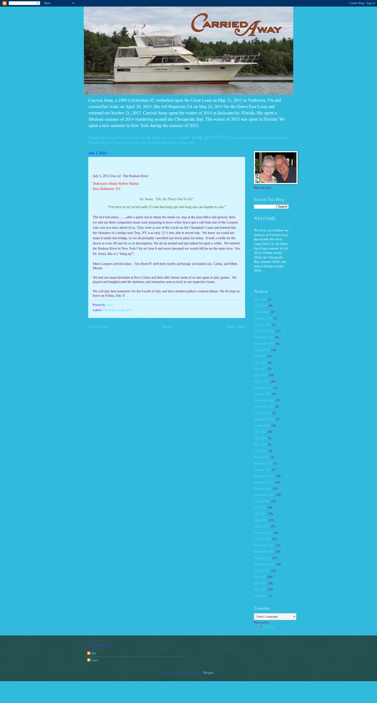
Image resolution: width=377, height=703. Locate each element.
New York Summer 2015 (247, 137)
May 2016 (260, 299)
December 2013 (264, 476)
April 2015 (261, 375)
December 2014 (264, 400)
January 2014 (262, 469)
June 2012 (260, 583)
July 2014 (260, 431)
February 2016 (263, 318)
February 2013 (263, 532)
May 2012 (260, 589)
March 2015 (261, 381)
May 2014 (260, 444)
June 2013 (260, 513)
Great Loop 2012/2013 (202, 137)
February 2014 (263, 463)
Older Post (235, 327)
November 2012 (264, 551)
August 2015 (262, 349)
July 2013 (260, 507)
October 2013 (262, 488)
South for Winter (165, 142)
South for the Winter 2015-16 (132, 142)
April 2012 (261, 595)
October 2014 (262, 412)
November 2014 (264, 406)
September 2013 (264, 494)
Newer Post (98, 327)
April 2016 (261, 305)
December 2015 (264, 331)
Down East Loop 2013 (142, 137)
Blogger (209, 672)
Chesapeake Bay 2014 (105, 137)
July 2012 (260, 576)
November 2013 (264, 482)
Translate (269, 627)
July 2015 (260, 356)
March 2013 (261, 526)
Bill (93, 653)
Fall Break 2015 (169, 138)
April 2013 (261, 520)
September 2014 (264, 419)
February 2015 (263, 387)
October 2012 (262, 558)
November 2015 (264, 337)
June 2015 (260, 362)
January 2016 (262, 324)
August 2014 (262, 425)
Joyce (94, 660)
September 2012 (264, 564)
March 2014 (261, 457)
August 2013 (262, 501)
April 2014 (261, 450)
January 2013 (262, 539)
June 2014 (260, 438)
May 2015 (260, 368)
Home (167, 327)
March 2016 (261, 312)
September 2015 (264, 343)
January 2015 (262, 393)
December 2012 (264, 545)
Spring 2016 (186, 142)
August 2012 (262, 570)
